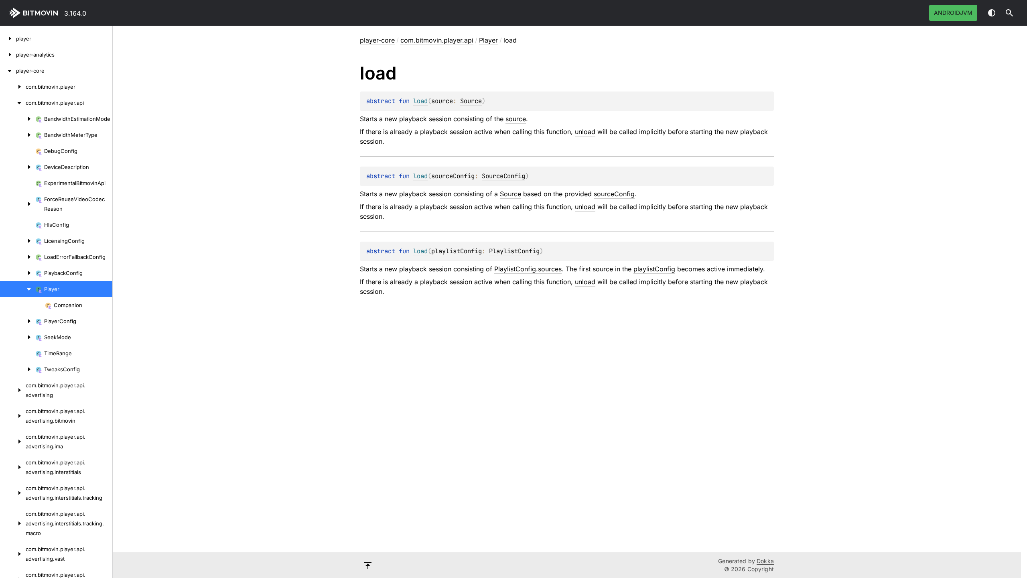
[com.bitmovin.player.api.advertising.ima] (13, 441)
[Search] (1009, 13)
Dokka (765, 561)
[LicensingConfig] (17, 241)
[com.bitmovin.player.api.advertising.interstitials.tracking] (13, 493)
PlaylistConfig (514, 251)
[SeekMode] (17, 337)
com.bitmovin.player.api (436, 40)
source (515, 119)
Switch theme (992, 13)
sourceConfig (614, 194)
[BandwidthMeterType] (17, 135)
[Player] (17, 289)
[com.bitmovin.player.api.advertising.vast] (13, 554)
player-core (377, 40)
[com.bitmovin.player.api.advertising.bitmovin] (13, 416)
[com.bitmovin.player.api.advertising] (13, 390)
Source (471, 101)
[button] (1009, 13)
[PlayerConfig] (17, 321)
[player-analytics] (8, 55)
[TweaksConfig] (17, 369)
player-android (35, 13)
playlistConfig (654, 269)
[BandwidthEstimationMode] (17, 119)
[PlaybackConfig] (17, 273)
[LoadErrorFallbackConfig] (17, 257)
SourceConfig (503, 176)
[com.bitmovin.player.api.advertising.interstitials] (13, 467)
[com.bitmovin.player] (13, 87)
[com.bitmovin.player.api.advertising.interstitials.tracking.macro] (13, 523)
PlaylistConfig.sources (528, 269)
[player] (8, 39)
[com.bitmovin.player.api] (13, 103)
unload (585, 132)
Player (488, 40)
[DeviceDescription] (17, 167)
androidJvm (953, 12)
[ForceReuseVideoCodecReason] (17, 204)
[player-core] (8, 71)
